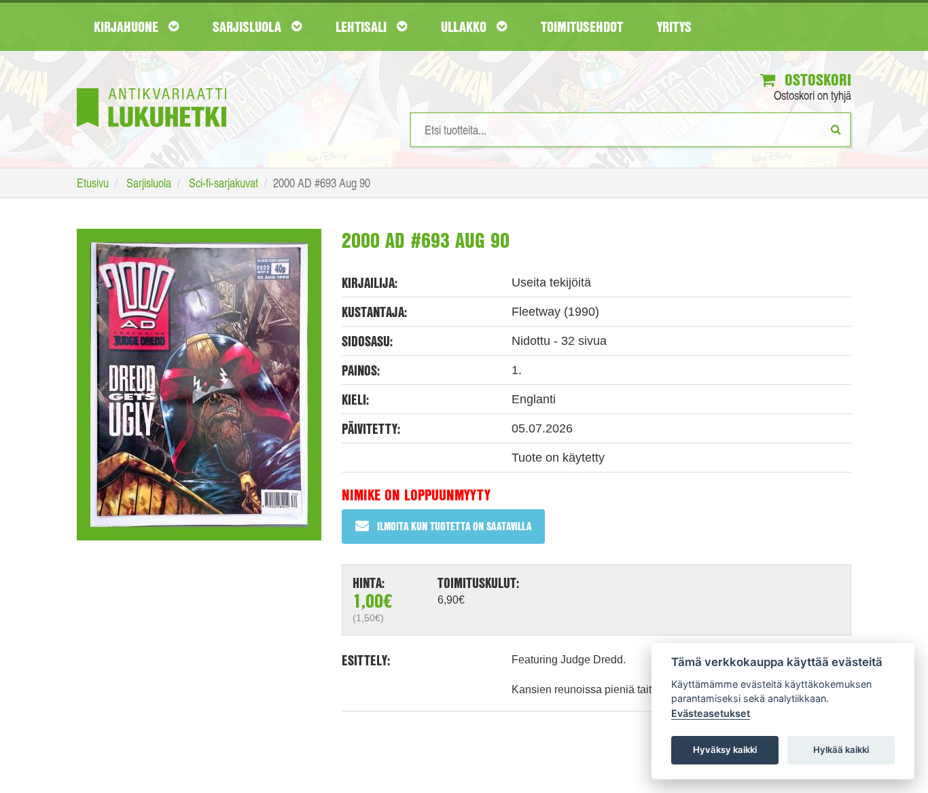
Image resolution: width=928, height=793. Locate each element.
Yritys (674, 26)
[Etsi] (836, 129)
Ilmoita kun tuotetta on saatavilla (454, 526)
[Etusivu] (151, 87)
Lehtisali (363, 26)
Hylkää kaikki (841, 749)
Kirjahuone (128, 26)
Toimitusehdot (582, 26)
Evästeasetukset (710, 713)
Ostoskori (816, 79)
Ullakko (465, 26)
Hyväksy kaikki (725, 749)
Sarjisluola (249, 26)
